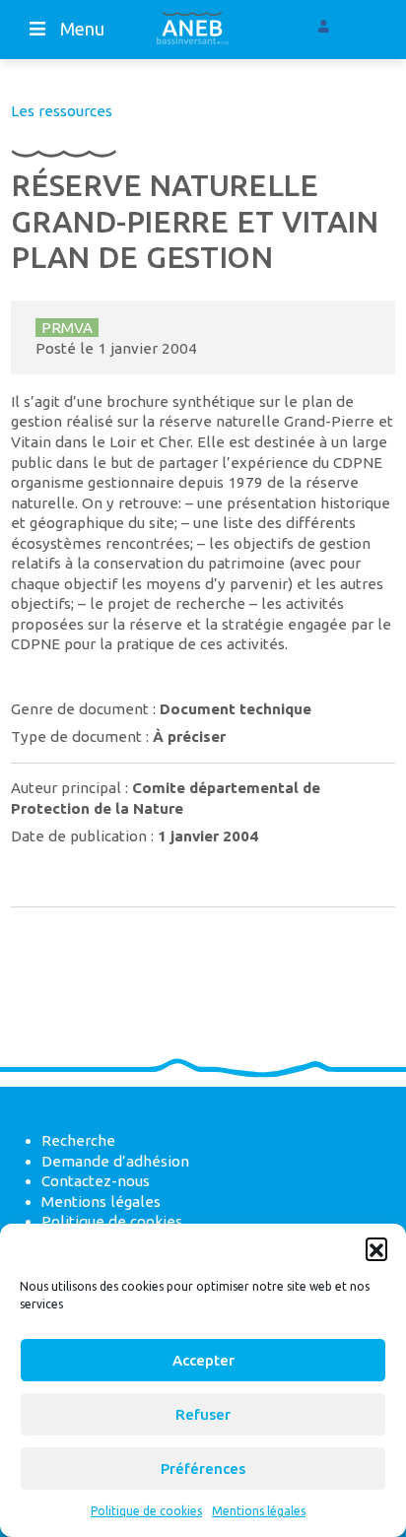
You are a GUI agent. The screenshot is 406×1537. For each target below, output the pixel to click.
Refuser (203, 1414)
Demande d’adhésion (115, 1161)
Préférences (203, 1468)
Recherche (78, 1140)
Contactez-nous (95, 1180)
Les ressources (61, 110)
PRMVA (67, 327)
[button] (376, 1248)
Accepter (203, 1360)
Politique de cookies (146, 1510)
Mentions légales (258, 1510)
